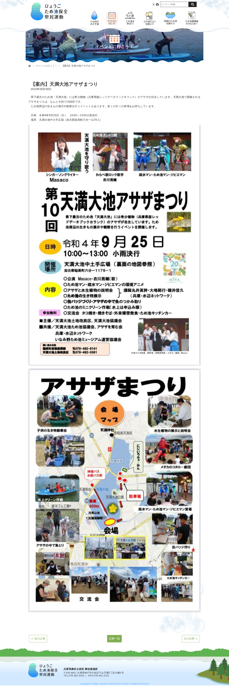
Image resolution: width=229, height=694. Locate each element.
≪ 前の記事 (38, 638)
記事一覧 (114, 638)
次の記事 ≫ (191, 638)
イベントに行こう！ (46, 65)
